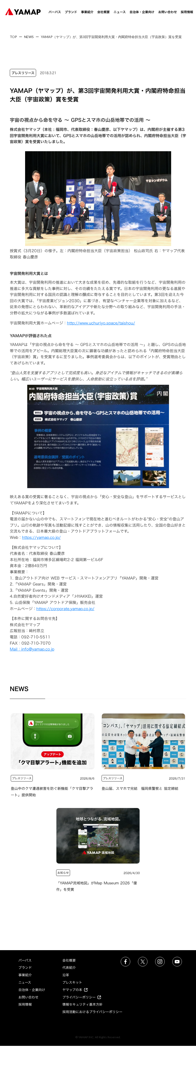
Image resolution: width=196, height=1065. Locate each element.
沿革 (65, 974)
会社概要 (103, 12)
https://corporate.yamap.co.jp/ (65, 609)
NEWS (29, 37)
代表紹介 (69, 967)
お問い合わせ (167, 12)
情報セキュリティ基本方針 (82, 1004)
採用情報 (187, 12)
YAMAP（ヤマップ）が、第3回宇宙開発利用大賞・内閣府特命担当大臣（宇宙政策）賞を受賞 (111, 37)
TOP (13, 37)
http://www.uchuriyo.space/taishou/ (101, 323)
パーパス (55, 12)
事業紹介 (87, 12)
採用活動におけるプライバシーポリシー (92, 1011)
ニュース (120, 12)
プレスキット (72, 982)
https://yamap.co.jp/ (41, 537)
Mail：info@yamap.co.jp (32, 649)
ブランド (71, 12)
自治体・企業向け (142, 12)
